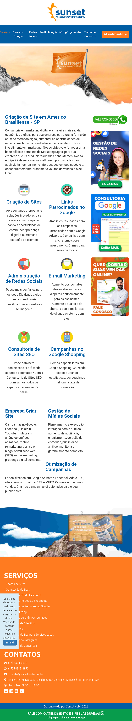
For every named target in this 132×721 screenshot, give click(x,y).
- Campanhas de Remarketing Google (27, 606)
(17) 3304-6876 (17, 662)
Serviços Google (18, 34)
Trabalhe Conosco (90, 34)
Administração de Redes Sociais (24, 278)
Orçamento (73, 32)
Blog (64, 32)
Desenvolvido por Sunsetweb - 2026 (66, 706)
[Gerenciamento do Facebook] (110, 162)
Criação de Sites (24, 202)
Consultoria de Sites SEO (24, 351)
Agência (56, 32)
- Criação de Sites (14, 583)
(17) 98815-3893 (18, 668)
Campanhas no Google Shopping (67, 351)
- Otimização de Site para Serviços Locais (29, 634)
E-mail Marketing (67, 276)
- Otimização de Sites (17, 589)
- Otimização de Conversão (20, 645)
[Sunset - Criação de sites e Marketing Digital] (16, 691)
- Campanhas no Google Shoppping (25, 600)
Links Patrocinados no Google (67, 207)
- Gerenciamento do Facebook (22, 595)
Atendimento (114, 34)
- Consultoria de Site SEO (19, 623)
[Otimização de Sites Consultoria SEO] (110, 225)
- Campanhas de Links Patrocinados (25, 617)
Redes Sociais (33, 34)
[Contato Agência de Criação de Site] (110, 122)
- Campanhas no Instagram (20, 640)
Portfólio (45, 32)
